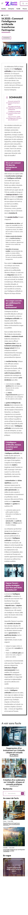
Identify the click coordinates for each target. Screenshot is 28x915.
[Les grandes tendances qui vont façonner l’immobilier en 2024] (14, 836)
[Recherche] (23, 3)
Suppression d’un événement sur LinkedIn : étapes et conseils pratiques (14, 751)
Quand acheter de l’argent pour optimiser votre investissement (11, 823)
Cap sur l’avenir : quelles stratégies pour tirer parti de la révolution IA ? (14, 118)
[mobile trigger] (3, 3)
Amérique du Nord (12, 194)
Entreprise (6, 37)
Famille (12, 865)
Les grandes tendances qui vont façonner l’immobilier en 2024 (14, 850)
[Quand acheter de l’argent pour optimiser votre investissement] (14, 810)
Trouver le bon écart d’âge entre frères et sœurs (14, 869)
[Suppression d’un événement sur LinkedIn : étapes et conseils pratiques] (14, 736)
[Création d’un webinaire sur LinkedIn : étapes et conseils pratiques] (14, 768)
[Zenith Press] (11, 3)
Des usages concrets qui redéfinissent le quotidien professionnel (14, 108)
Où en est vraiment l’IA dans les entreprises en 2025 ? (14, 103)
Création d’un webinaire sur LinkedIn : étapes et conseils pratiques (14, 782)
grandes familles (13, 217)
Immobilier (5, 847)
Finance (4, 821)
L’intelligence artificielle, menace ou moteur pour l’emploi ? (14, 113)
